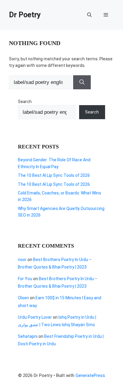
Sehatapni (28, 336)
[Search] (82, 82)
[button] (89, 15)
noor (22, 259)
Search (25, 101)
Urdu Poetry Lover (35, 317)
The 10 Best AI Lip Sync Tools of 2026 (54, 175)
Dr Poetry (25, 14)
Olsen (23, 297)
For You (25, 278)
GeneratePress (90, 375)
